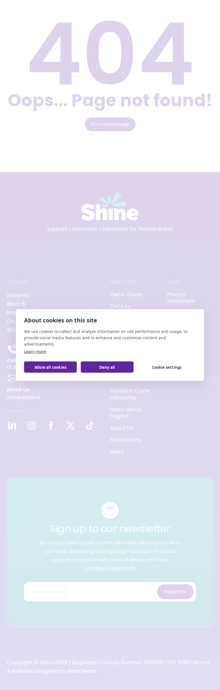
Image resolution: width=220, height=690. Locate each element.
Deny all (107, 367)
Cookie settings (167, 367)
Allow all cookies (50, 367)
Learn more (35, 351)
